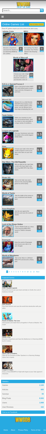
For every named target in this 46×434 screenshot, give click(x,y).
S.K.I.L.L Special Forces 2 (13, 84)
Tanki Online (7, 115)
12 (34, 272)
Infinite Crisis (8, 31)
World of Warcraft (20, 58)
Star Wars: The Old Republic (14, 162)
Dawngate (6, 240)
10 (28, 272)
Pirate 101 (6, 178)
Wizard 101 (6, 100)
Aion (4, 146)
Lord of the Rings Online (12, 224)
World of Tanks (8, 193)
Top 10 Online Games (36, 24)
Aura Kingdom (8, 209)
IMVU (26, 31)
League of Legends (10, 131)
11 (31, 272)
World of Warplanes (10, 255)
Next (37, 272)
